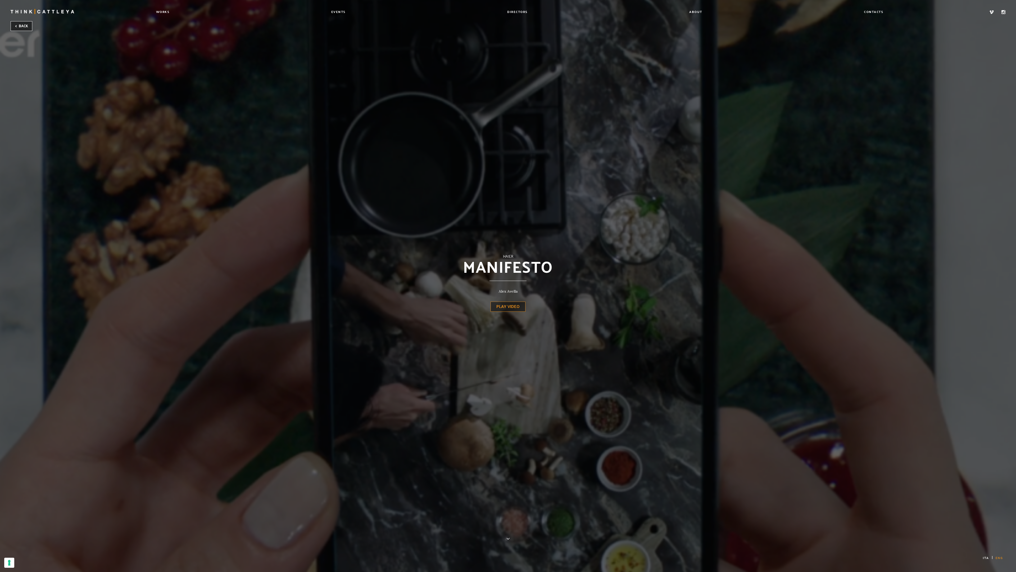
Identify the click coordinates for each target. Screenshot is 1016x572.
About (695, 12)
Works (163, 12)
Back (23, 26)
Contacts (873, 12)
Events (338, 12)
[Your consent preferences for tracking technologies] (9, 563)
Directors (517, 12)
